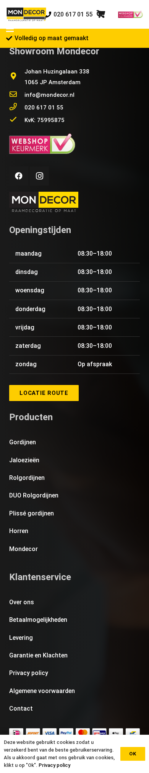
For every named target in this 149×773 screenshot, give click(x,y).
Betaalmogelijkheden (38, 619)
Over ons (21, 602)
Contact (21, 708)
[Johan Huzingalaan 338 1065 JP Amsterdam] (16, 77)
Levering (21, 637)
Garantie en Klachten (38, 655)
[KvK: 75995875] (16, 120)
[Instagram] (39, 176)
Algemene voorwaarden (42, 691)
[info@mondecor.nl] (16, 95)
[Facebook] (18, 176)
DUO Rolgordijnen (33, 495)
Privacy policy (28, 673)
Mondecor (23, 549)
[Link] (26, 14)
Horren (18, 531)
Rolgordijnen (27, 477)
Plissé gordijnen (31, 513)
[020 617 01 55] (16, 107)
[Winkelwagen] (100, 14)
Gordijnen (22, 442)
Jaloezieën (24, 460)
